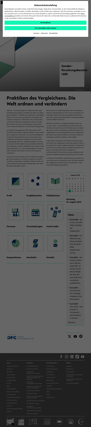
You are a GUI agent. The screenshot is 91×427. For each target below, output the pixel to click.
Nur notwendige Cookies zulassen (45, 28)
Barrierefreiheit (53, 33)
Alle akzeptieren (45, 23)
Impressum (36, 33)
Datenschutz (44, 33)
